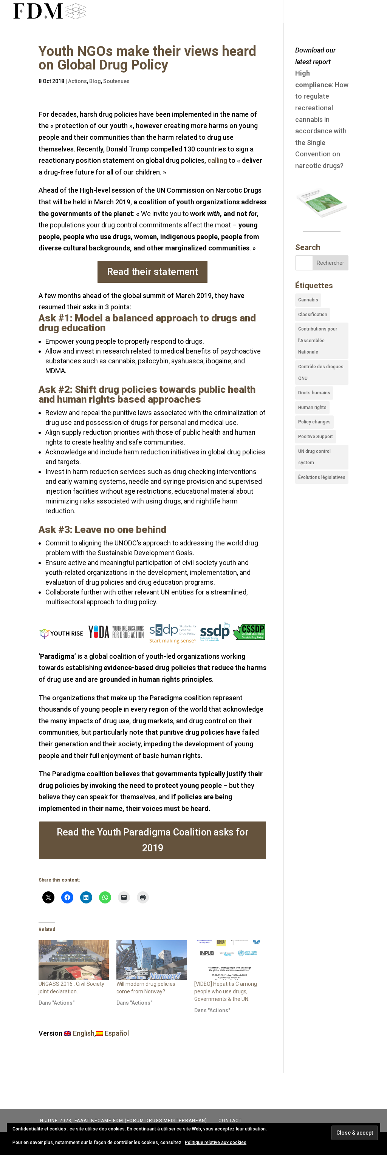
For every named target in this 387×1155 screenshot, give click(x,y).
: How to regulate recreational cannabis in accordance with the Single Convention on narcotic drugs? (321, 119)
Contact (229, 1120)
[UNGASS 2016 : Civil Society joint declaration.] (74, 960)
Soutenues (116, 81)
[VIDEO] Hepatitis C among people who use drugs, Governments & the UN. (225, 991)
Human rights (312, 407)
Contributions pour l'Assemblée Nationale (317, 340)
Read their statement (152, 271)
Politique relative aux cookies (215, 1142)
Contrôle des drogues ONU (321, 372)
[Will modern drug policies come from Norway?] (151, 960)
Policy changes (314, 422)
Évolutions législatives (321, 477)
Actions (77, 81)
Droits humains (314, 392)
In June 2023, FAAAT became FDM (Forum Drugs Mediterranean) (123, 1120)
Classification (312, 314)
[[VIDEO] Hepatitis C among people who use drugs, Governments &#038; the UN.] (229, 960)
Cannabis (308, 300)
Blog (95, 81)
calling (217, 160)
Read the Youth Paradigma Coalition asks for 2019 (153, 840)
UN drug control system (314, 457)
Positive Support (315, 436)
